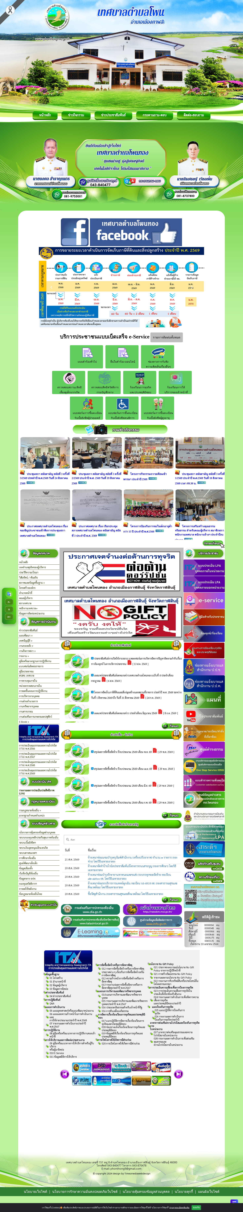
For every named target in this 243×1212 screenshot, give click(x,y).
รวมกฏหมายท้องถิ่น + (30, 810)
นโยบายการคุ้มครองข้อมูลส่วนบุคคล (37, 832)
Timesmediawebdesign (137, 1173)
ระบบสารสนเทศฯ (28, 852)
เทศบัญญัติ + (26, 640)
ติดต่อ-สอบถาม (194, 115)
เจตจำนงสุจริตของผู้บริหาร (32, 567)
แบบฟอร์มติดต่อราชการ (31, 666)
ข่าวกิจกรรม (76, 115)
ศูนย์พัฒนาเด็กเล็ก (28, 863)
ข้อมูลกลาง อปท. (27, 878)
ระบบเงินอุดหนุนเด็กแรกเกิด (33, 847)
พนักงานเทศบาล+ (28, 608)
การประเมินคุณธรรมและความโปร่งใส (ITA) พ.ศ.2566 (38, 747)
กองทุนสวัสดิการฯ (28, 883)
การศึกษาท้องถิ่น (27, 857)
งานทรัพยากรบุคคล (29, 706)
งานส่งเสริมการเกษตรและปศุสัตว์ (35, 716)
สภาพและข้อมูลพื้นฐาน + (32, 582)
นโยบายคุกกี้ (184, 1191)
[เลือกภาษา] (9, 594)
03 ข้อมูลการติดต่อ (59, 988)
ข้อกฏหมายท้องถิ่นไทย (30, 893)
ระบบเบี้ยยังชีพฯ (27, 842)
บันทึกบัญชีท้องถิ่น (28, 873)
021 (174, 969)
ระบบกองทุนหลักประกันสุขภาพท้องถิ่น (38, 837)
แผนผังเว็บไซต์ (208, 1191)
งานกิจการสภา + (27, 650)
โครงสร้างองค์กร (27, 587)
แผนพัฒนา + (26, 635)
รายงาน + (24, 655)
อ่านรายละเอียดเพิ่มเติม (179, 1207)
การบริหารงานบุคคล (29, 696)
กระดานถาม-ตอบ (154, 115)
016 (115, 1010)
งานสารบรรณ (26, 711)
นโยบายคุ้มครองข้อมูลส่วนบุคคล (146, 1191)
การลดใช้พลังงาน (27, 888)
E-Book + (24, 721)
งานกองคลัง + (26, 645)
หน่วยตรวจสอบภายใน (30, 685)
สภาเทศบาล (25, 603)
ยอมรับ (196, 1207)
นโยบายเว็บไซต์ (35, 1191)
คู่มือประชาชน (26, 671)
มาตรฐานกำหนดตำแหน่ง (31, 815)
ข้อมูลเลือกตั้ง (26, 868)
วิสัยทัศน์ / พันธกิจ (28, 577)
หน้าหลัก (45, 115)
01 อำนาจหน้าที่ (58, 981)
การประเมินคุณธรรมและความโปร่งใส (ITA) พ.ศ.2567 (38, 755)
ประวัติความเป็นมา (28, 572)
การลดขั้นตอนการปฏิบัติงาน (33, 690)
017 (123, 1022)
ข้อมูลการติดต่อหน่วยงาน (31, 613)
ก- (9, 602)
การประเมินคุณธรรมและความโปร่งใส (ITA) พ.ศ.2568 (38, 763)
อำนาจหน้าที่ (25, 592)
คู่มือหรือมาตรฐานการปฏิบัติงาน (35, 661)
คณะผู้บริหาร (25, 598)
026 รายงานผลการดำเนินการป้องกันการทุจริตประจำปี (169, 1018)
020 (121, 1043)
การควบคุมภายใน (28, 680)
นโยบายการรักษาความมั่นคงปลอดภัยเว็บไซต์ (85, 1191)
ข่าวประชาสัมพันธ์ (113, 115)
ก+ (9, 616)
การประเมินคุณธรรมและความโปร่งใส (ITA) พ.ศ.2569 (38, 772)
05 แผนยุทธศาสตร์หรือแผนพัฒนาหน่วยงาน (72, 1010)
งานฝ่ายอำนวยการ (28, 701)
